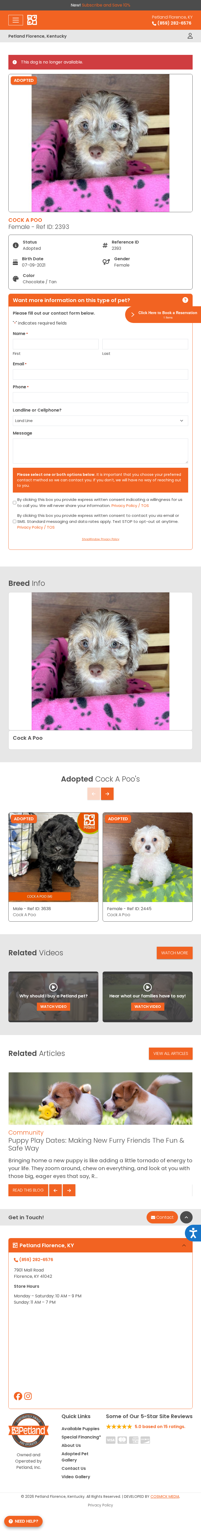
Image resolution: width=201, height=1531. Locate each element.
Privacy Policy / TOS (130, 505)
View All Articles (170, 1053)
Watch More (174, 953)
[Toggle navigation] (15, 20)
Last (106, 353)
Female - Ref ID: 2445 (129, 909)
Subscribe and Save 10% (106, 5)
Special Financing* (81, 1437)
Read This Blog (28, 1190)
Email (20, 364)
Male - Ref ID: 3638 (32, 909)
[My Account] (190, 36)
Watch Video (53, 1006)
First (17, 353)
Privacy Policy (100, 1505)
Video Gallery (76, 1477)
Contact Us (74, 1468)
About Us (71, 1445)
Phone (21, 387)
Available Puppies (80, 1429)
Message (22, 433)
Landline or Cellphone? (37, 410)
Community (25, 1132)
